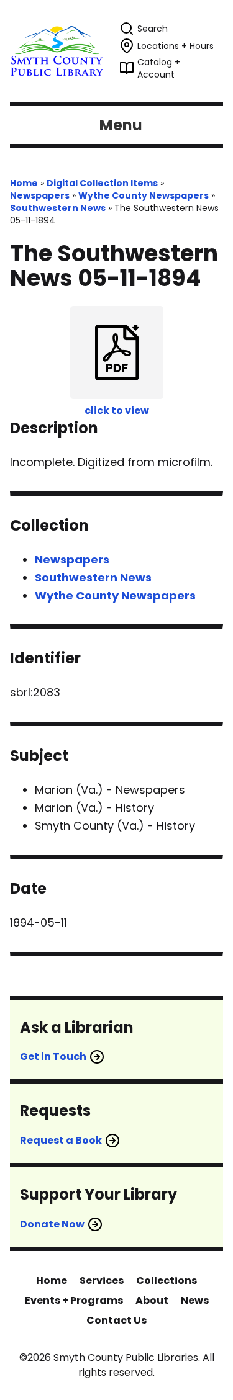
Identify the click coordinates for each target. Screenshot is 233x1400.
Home (24, 183)
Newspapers (40, 195)
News (195, 1300)
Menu (120, 125)
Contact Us (116, 1320)
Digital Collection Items (102, 183)
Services (102, 1280)
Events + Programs (74, 1300)
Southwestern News (58, 208)
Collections (166, 1280)
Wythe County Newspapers (143, 195)
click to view (117, 410)
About (151, 1300)
